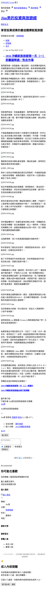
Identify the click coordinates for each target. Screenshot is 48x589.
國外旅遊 (19, 424)
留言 (20, 417)
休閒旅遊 (20, 36)
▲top (3, 431)
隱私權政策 (41, 554)
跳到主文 (4, 24)
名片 (7, 46)
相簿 (7, 41)
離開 (13, 584)
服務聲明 (25, 557)
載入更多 (5, 435)
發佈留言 (5, 449)
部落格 (8, 43)
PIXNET (10, 554)
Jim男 (3, 404)
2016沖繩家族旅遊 (22, 427)
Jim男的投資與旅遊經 (19, 18)
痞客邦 (14, 417)
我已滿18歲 (6, 584)
